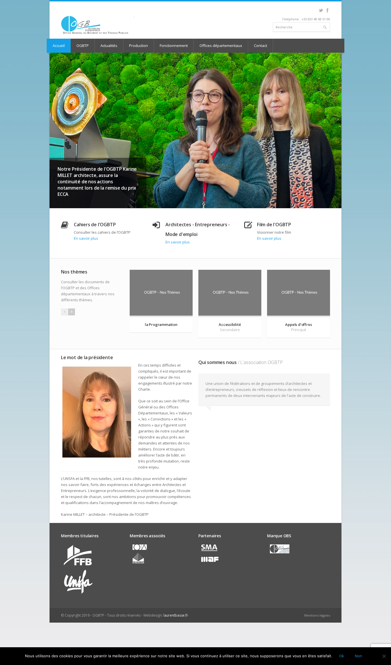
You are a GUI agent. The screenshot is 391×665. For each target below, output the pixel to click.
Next (335, 135)
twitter (321, 10)
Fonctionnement (174, 45)
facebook (327, 10)
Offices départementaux (221, 45)
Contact (260, 45)
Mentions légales (317, 625)
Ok (341, 655)
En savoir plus (86, 248)
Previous (55, 135)
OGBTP (82, 45)
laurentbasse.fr (175, 625)
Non (358, 655)
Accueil (59, 45)
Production (138, 45)
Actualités (108, 45)
